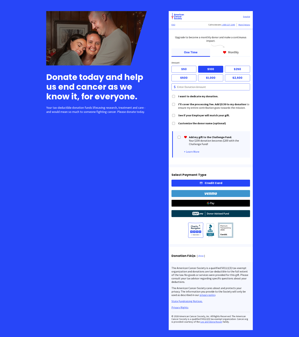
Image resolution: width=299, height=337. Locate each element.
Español (246, 16)
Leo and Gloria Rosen (211, 321)
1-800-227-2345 (228, 24)
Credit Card (213, 183)
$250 (237, 69)
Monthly (233, 52)
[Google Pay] (210, 203)
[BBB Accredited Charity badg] (210, 231)
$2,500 (237, 78)
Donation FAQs (183, 256)
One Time (190, 52)
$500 (184, 78)
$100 (210, 69)
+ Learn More (191, 151)
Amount (175, 62)
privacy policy (207, 295)
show (201, 255)
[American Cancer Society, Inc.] (225, 231)
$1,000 (210, 78)
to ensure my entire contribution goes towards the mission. (213, 105)
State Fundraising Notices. (187, 301)
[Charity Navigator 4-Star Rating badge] (195, 231)
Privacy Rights (179, 307)
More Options (244, 24)
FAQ (173, 24)
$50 (184, 69)
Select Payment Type (188, 175)
